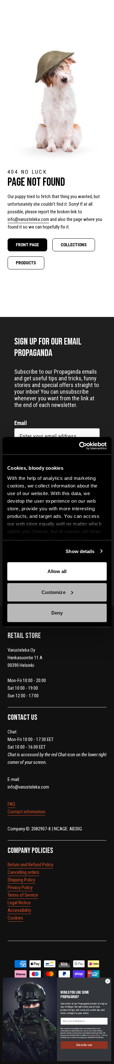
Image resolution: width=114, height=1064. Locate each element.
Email (20, 423)
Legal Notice (19, 903)
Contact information (26, 812)
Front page (27, 244)
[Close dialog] (107, 981)
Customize (53, 592)
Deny (57, 613)
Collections (74, 244)
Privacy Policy (20, 887)
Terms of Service (23, 895)
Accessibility (19, 910)
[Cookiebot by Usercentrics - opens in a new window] (80, 446)
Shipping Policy (21, 880)
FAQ (11, 804)
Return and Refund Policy (30, 864)
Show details (80, 551)
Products (26, 262)
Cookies (15, 918)
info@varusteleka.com (28, 219)
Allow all (57, 571)
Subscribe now (84, 1045)
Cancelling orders (23, 872)
